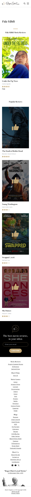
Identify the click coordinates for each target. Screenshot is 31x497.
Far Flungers (15, 427)
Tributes (15, 431)
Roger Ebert (15, 446)
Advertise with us (15, 459)
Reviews (15, 417)
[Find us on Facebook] (12, 465)
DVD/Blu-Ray (15, 434)
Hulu (15, 396)
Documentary (15, 389)
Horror (15, 394)
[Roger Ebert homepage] (10, 3)
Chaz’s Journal (15, 419)
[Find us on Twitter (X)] (18, 465)
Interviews (15, 429)
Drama (16, 391)
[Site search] (24, 3)
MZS (15, 424)
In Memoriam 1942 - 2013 (15, 473)
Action (15, 382)
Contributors (15, 462)
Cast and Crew (15, 369)
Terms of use (15, 491)
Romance (16, 403)
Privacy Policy (15, 493)
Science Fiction (15, 406)
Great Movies (16, 422)
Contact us (15, 457)
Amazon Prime (15, 384)
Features (15, 441)
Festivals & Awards (15, 448)
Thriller (15, 411)
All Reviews (15, 367)
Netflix (15, 401)
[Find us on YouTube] (15, 465)
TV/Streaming (15, 443)
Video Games (15, 436)
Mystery (15, 399)
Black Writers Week (15, 439)
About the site (15, 455)
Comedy (15, 387)
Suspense (15, 408)
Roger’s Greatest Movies (15, 364)
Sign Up (15, 375)
